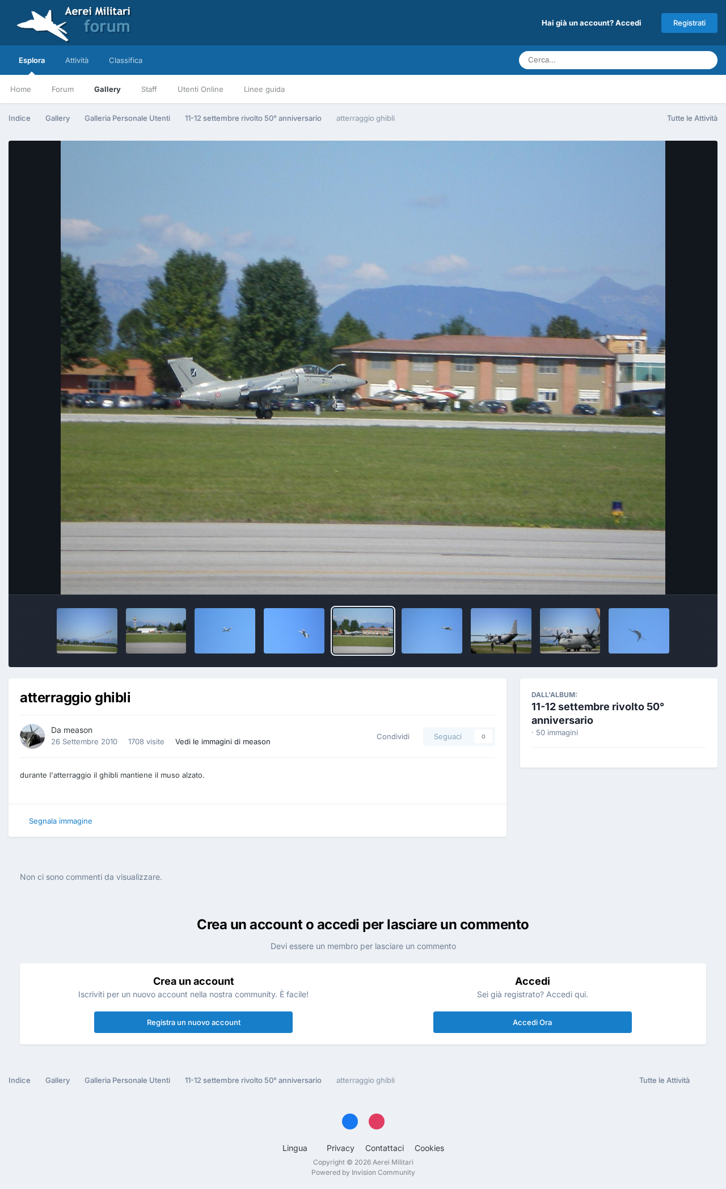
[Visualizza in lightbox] (363, 367)
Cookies (429, 1148)
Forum (63, 89)
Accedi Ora (532, 1022)
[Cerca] (705, 60)
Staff (149, 89)
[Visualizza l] (87, 630)
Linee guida (264, 89)
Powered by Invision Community (363, 1172)
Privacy (340, 1148)
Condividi (391, 736)
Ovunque (663, 60)
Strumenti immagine (655, 574)
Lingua (296, 1148)
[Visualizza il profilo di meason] (32, 736)
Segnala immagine (60, 820)
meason (78, 730)
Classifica (125, 60)
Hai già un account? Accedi (593, 22)
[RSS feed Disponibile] (706, 1081)
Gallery (107, 89)
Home (20, 89)
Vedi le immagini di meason (223, 741)
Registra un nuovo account (193, 1022)
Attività (76, 60)
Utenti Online (200, 89)
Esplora (32, 60)
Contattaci (384, 1148)
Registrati (689, 22)
